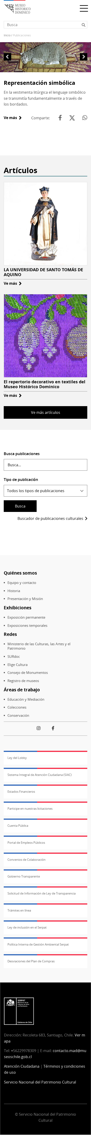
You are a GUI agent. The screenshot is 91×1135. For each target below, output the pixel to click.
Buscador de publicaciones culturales (50, 518)
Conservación (18, 715)
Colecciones (16, 707)
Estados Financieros (21, 791)
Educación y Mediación (25, 699)
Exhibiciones (17, 607)
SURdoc (13, 656)
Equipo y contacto (21, 582)
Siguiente (83, 57)
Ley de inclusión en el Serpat (27, 927)
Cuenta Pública (17, 825)
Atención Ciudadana (21, 1066)
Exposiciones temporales (27, 625)
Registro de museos (23, 681)
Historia (13, 591)
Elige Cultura (17, 664)
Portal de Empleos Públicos (26, 842)
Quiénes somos (20, 573)
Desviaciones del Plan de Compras (31, 961)
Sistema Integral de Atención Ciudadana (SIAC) (39, 775)
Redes (10, 634)
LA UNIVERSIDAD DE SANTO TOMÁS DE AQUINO (43, 272)
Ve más (13, 117)
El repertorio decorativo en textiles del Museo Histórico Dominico (44, 384)
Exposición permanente (26, 617)
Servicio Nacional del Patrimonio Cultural (40, 1082)
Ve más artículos (45, 412)
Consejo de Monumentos (27, 672)
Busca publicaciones (22, 453)
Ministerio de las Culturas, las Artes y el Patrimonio (38, 646)
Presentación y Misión (25, 599)
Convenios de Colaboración (26, 859)
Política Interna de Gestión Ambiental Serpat (38, 944)
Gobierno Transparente (23, 876)
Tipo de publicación (21, 479)
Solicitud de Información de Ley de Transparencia (41, 893)
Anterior (7, 57)
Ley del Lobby (17, 758)
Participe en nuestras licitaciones (29, 808)
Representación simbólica (39, 82)
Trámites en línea (19, 910)
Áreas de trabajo (22, 690)
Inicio (7, 35)
